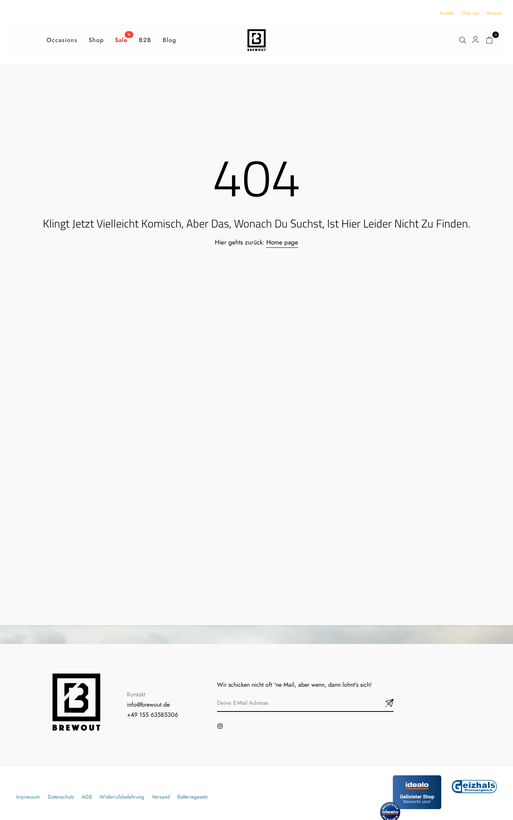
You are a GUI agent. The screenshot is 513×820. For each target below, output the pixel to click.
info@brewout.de (148, 704)
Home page (282, 242)
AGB (86, 796)
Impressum (28, 796)
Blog (169, 40)
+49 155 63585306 (152, 714)
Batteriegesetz (192, 796)
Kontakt (447, 13)
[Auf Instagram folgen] (220, 726)
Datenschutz (61, 796)
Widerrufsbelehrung (122, 796)
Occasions (62, 40)
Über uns (470, 13)
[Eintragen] (380, 703)
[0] (489, 40)
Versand (494, 13)
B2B (145, 40)
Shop (96, 40)
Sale (123, 39)
